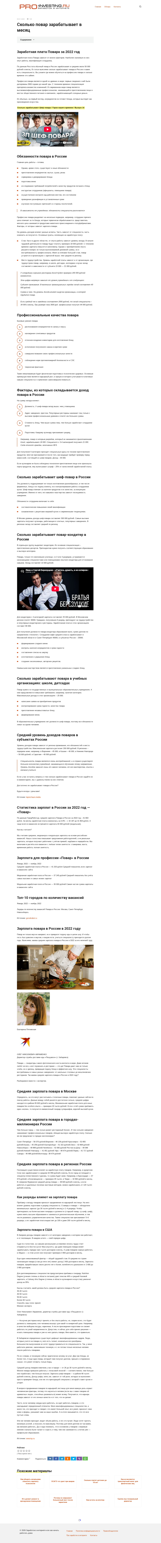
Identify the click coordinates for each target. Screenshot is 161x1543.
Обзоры (107, 7)
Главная (98, 7)
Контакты (117, 7)
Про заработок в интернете (76, 1535)
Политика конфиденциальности (88, 1531)
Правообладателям (110, 1531)
